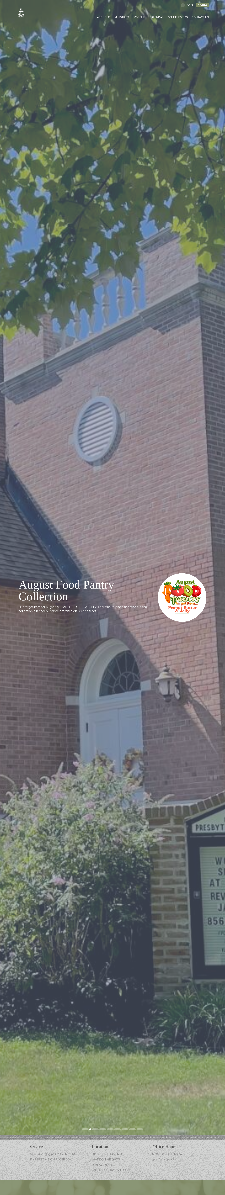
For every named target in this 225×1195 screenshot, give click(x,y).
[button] (5, 567)
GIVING (202, 5)
